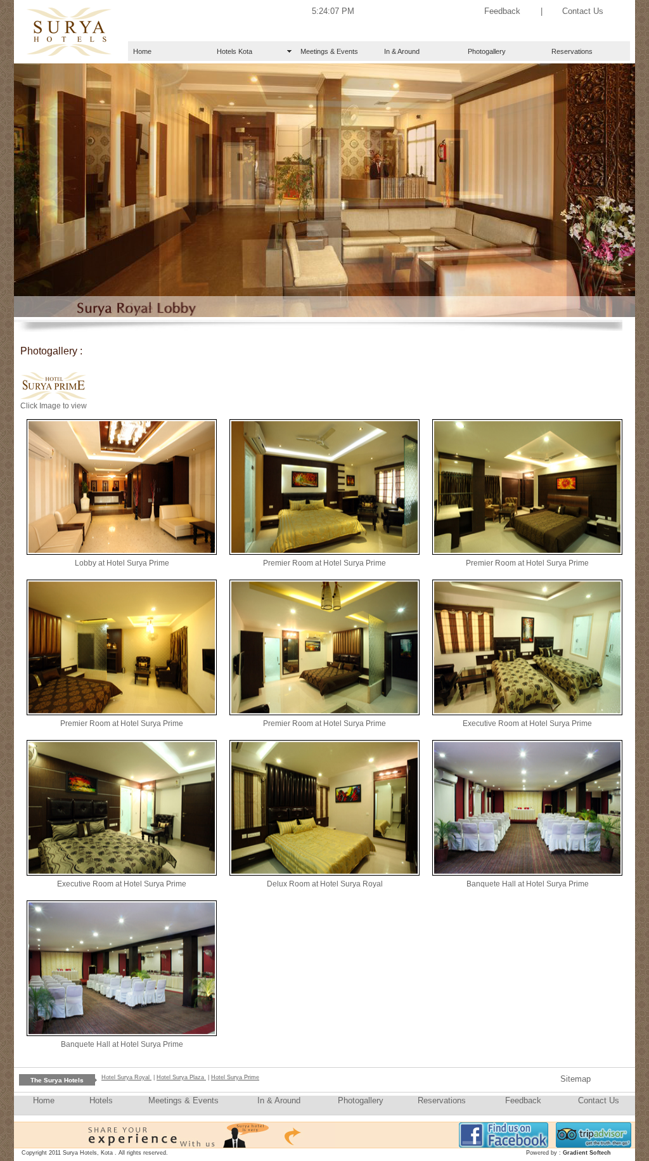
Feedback (502, 11)
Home (142, 51)
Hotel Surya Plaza (181, 1077)
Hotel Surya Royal (126, 1077)
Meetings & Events (329, 51)
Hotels (101, 1100)
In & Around (402, 51)
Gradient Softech (587, 1153)
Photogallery (487, 51)
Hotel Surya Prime (235, 1077)
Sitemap (575, 1079)
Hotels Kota (234, 51)
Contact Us (582, 11)
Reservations (572, 51)
